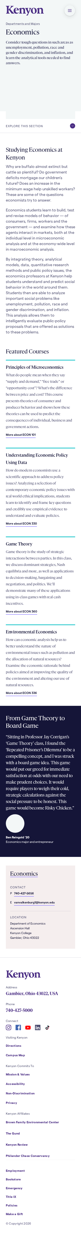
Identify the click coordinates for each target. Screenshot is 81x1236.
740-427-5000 (19, 1010)
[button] (69, 10)
